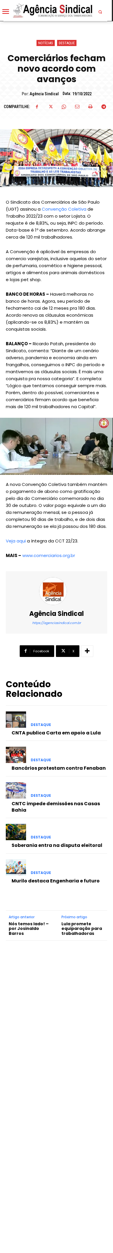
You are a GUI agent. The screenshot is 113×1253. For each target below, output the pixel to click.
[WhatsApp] (64, 106)
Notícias (45, 43)
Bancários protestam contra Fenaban (59, 768)
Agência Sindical (44, 93)
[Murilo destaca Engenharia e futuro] (16, 867)
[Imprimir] (90, 106)
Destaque (67, 43)
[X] (50, 106)
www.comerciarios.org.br (48, 555)
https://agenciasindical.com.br (56, 623)
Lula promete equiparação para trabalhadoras (81, 928)
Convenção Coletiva (64, 209)
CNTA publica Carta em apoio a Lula (56, 732)
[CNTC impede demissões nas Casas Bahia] (16, 790)
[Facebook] (37, 106)
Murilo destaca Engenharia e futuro (56, 880)
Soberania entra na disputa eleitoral (57, 845)
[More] (87, 651)
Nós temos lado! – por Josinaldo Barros (29, 928)
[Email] (77, 106)
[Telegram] (104, 106)
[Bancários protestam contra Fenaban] (16, 755)
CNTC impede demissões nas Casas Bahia (56, 806)
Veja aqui (16, 541)
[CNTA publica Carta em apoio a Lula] (16, 719)
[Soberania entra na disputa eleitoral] (16, 832)
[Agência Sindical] (56, 591)
